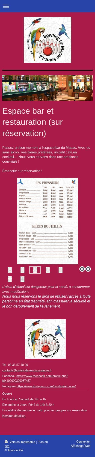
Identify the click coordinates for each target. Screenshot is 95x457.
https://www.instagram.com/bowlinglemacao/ (46, 386)
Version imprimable (22, 442)
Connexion (83, 441)
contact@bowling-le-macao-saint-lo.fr (27, 370)
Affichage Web (80, 446)
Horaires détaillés (13, 416)
